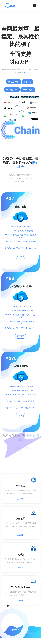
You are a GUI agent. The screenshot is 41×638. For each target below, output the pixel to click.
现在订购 (20, 499)
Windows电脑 (13, 82)
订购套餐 (20, 256)
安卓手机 (27, 82)
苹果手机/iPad (11, 90)
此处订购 (25, 73)
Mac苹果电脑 (28, 90)
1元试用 (20, 568)
